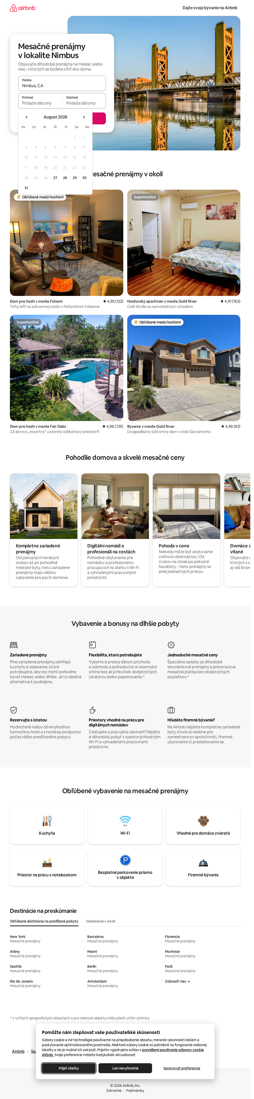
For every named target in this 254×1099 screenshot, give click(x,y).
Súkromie (114, 1090)
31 (26, 188)
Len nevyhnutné (125, 1068)
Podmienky (135, 1090)
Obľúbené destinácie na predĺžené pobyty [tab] (44, 921)
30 (84, 178)
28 (65, 178)
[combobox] (62, 86)
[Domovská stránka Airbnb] (22, 8)
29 (75, 178)
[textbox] (40, 103)
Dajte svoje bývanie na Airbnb (210, 7)
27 (55, 178)
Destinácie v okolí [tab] (100, 921)
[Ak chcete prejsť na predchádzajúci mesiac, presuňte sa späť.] (26, 117)
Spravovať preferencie (181, 1068)
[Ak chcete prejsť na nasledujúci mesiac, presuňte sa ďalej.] (83, 117)
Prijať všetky (69, 1068)
